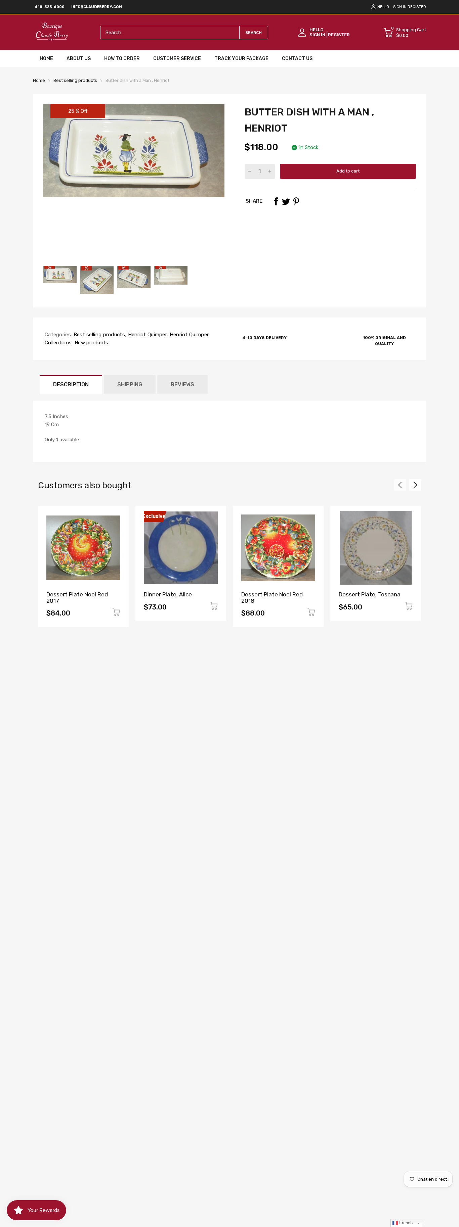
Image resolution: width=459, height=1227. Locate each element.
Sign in (400, 7)
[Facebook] (276, 201)
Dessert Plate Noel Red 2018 (272, 597)
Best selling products (98, 335)
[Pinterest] (296, 201)
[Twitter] (286, 201)
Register (417, 7)
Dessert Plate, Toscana (370, 594)
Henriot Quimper (146, 335)
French (405, 1222)
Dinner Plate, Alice (168, 594)
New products (91, 343)
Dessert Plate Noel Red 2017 (77, 597)
